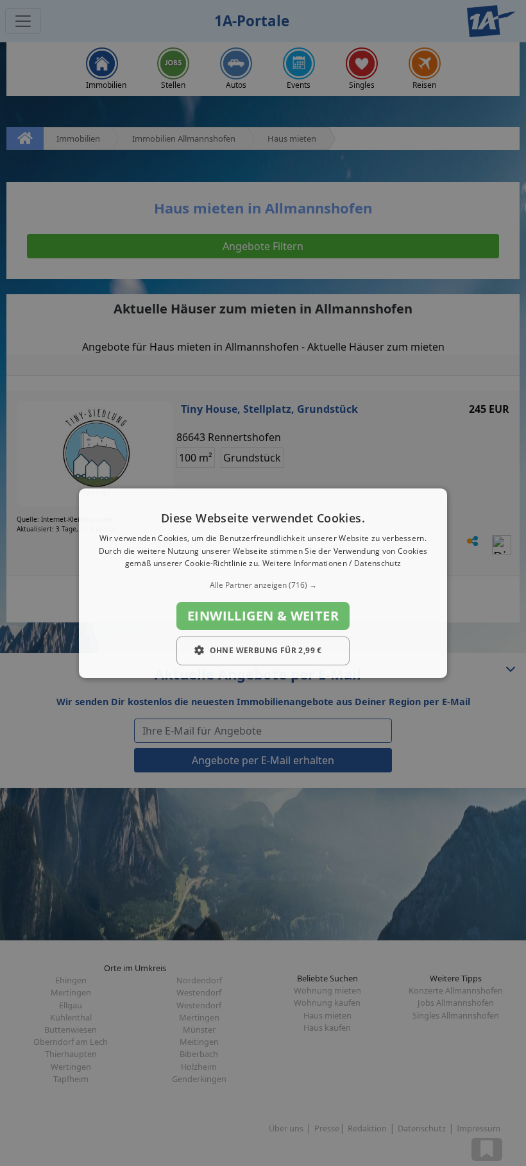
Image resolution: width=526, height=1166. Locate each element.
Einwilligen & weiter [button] (263, 615)
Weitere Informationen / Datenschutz (332, 563)
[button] (263, 585)
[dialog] (263, 583)
